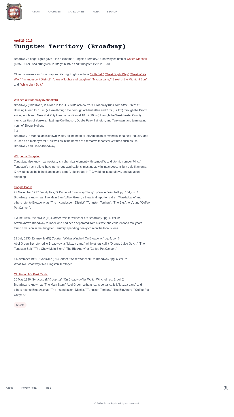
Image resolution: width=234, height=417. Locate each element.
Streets (20, 304)
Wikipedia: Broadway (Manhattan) (36, 100)
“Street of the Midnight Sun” (129, 79)
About (36, 11)
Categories (76, 11)
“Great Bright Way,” (117, 74)
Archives (54, 11)
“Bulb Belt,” (97, 74)
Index (95, 11)
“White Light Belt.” (31, 84)
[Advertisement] (187, 66)
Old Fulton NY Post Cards (31, 274)
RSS (48, 387)
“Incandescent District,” (36, 79)
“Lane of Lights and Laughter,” (72, 79)
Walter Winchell (137, 58)
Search (112, 11)
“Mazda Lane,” (101, 79)
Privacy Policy (29, 387)
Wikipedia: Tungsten (27, 156)
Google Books (23, 187)
